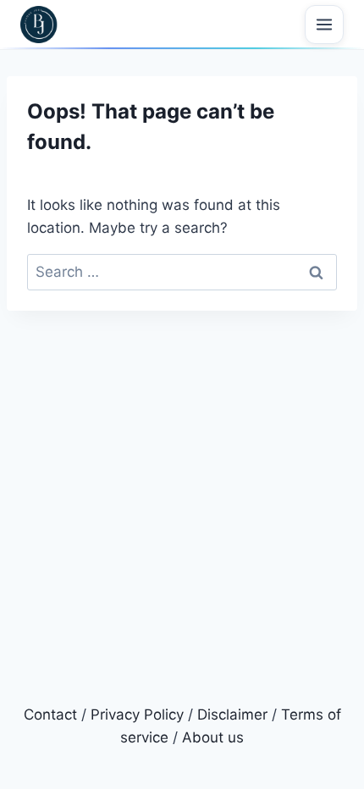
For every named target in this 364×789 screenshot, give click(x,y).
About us (213, 737)
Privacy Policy (137, 714)
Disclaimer (232, 714)
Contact (50, 714)
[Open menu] (324, 24)
